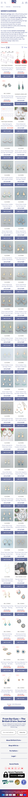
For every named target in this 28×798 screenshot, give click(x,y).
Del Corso (7, 93)
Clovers (21, 121)
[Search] (5, 2)
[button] (26, 2)
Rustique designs (7, 65)
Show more (4, 42)
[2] (8, 47)
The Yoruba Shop (20, 577)
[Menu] (1, 2)
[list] (7, 47)
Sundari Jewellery (21, 94)
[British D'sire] (13, 1)
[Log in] (22, 2)
